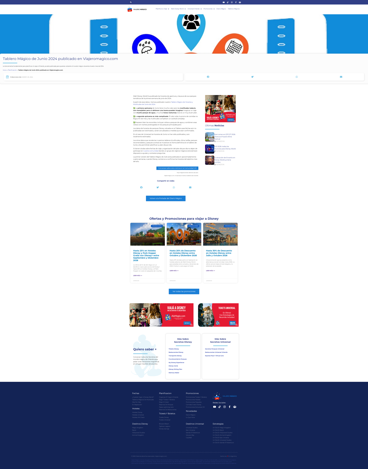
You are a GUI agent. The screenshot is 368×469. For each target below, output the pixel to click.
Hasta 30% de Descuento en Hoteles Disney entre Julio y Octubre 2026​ (219, 253)
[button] (130, 2)
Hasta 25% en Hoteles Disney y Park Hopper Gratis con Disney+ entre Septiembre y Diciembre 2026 (146, 255)
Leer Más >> (137, 275)
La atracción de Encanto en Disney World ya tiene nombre (224, 160)
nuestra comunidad (151, 151)
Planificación (12, 70)
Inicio (5, 70)
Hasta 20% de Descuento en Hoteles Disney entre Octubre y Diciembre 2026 (183, 253)
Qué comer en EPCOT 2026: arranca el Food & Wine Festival (224, 137)
